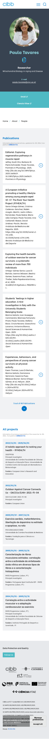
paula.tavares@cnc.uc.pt (24, 82)
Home (5, 121)
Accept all (38, 723)
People (24, 121)
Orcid (23, 96)
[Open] (38, 5)
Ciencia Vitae (23, 103)
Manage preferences (38, 718)
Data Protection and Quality (16, 648)
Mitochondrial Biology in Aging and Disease (23, 71)
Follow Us (8, 654)
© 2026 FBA (11, 729)
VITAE (13, 145)
